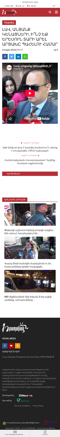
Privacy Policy (38, 406)
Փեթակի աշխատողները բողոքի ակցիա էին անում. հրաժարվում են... (28, 232)
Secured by (7, 400)
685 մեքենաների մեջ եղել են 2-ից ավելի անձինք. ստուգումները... (28, 298)
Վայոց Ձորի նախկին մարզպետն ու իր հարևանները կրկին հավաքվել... (27, 265)
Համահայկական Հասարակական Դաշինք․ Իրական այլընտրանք (30, 162)
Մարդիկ (9, 22)
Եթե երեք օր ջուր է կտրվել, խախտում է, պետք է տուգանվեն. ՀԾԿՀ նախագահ (30, 149)
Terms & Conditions (22, 406)
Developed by (8, 395)
